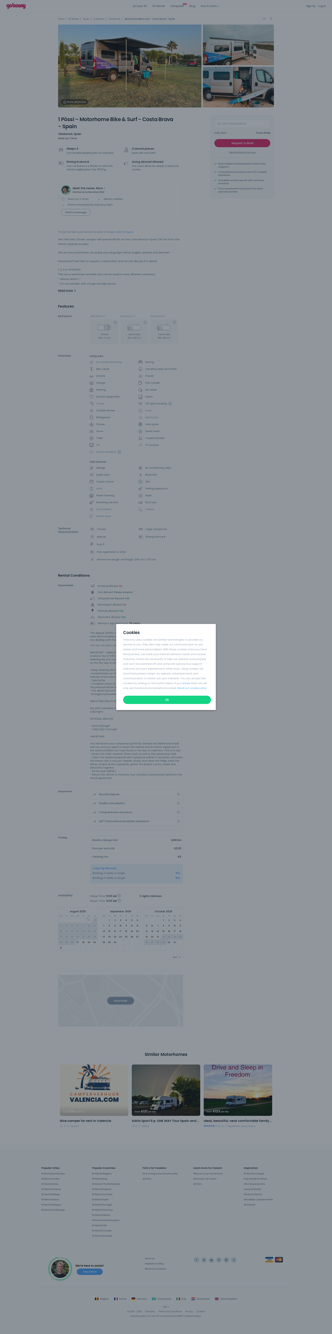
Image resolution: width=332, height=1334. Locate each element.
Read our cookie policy (191, 688)
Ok (167, 700)
